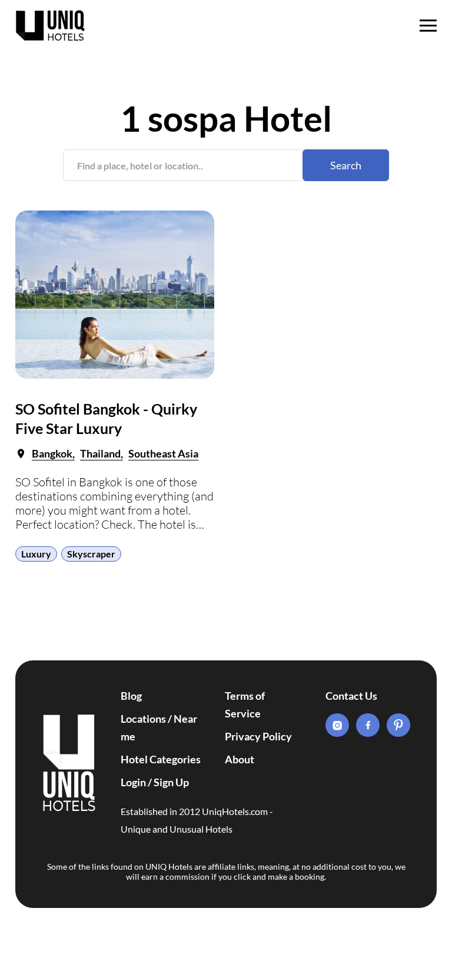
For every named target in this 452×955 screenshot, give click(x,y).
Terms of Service (245, 704)
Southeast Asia (163, 453)
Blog (131, 695)
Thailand (100, 453)
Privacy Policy (258, 736)
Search (345, 165)
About (239, 759)
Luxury (36, 553)
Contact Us (351, 695)
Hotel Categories (161, 759)
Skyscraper (91, 553)
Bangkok (52, 453)
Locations (143, 718)
